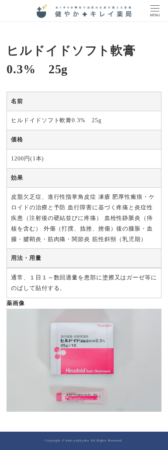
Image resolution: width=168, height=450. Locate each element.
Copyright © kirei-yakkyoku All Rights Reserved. (84, 440)
